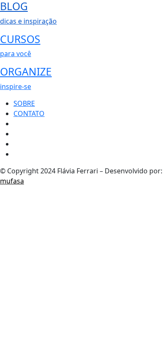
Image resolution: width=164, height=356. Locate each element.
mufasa (12, 181)
